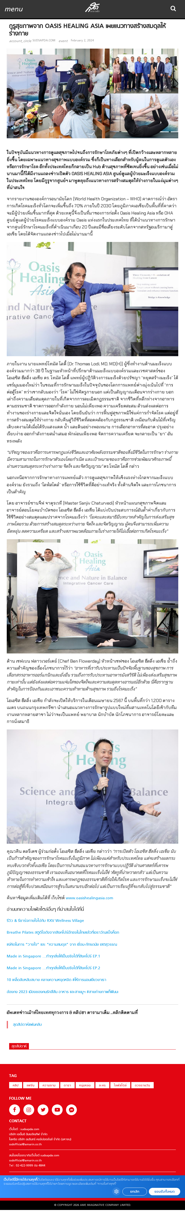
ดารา (67, 1085)
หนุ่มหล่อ (85, 1085)
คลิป (16, 1085)
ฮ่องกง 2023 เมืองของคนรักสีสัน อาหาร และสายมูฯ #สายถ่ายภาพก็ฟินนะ (63, 992)
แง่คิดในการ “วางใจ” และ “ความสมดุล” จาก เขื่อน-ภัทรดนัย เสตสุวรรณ (62, 945)
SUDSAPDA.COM (44, 40)
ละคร (102, 1085)
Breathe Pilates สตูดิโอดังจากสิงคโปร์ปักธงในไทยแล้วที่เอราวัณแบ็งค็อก (63, 933)
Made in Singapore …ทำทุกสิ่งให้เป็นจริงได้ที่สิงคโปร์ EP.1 (53, 956)
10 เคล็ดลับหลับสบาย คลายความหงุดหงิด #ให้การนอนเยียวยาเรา (56, 980)
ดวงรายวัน (142, 1085)
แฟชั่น (30, 1085)
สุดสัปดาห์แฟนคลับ (27, 1025)
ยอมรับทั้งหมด (164, 1191)
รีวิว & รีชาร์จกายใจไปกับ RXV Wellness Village (45, 921)
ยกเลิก (134, 1191)
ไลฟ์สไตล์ (120, 1085)
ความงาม (49, 1085)
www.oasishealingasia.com (89, 898)
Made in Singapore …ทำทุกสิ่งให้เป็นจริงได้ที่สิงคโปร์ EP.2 (53, 968)
